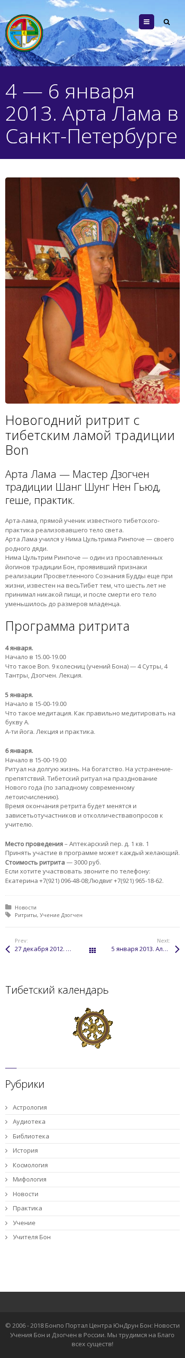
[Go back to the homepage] (24, 33)
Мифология (29, 1179)
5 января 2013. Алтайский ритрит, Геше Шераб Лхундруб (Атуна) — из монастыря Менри (145, 948)
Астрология (30, 1107)
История (25, 1150)
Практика (27, 1208)
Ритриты (26, 914)
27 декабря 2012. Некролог (53, 948)
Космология (30, 1165)
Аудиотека (29, 1121)
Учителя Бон (32, 1237)
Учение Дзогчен (61, 914)
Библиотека (31, 1136)
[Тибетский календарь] (92, 1027)
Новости (26, 907)
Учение (24, 1222)
